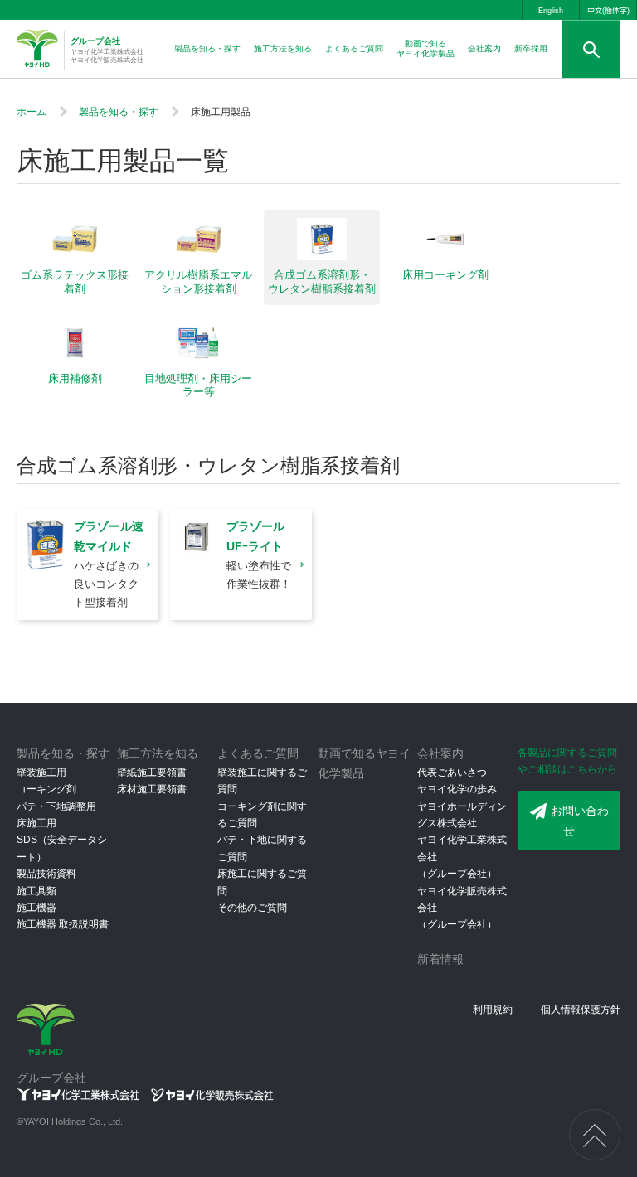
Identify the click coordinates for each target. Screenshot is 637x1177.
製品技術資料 (46, 873)
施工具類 (36, 891)
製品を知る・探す (207, 48)
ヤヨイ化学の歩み (457, 789)
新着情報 (440, 959)
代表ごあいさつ (452, 772)
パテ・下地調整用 (56, 806)
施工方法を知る (283, 48)
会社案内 (484, 48)
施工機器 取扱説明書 (63, 924)
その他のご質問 (252, 907)
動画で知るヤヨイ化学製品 (425, 48)
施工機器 (36, 907)
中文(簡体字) (608, 11)
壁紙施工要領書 (152, 772)
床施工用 (36, 823)
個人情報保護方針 (580, 1009)
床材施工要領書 (152, 789)
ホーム (31, 112)
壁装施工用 (41, 772)
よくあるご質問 (354, 48)
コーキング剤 (46, 789)
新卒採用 (530, 48)
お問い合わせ (580, 820)
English (550, 11)
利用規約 (493, 1009)
